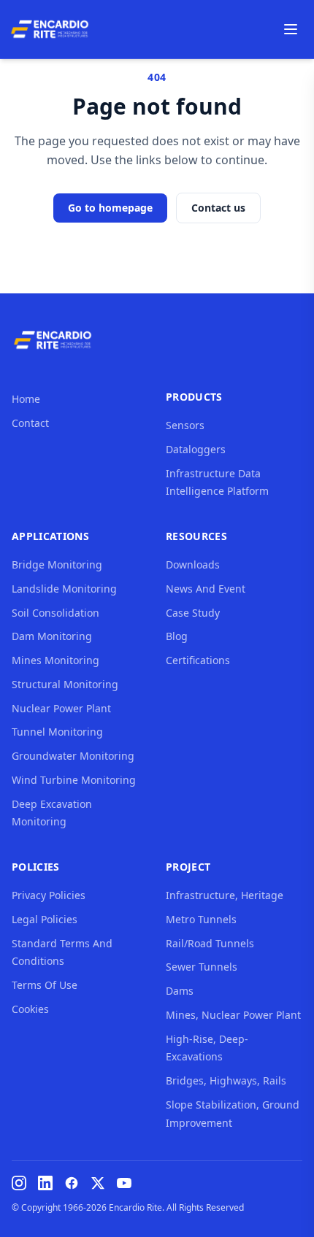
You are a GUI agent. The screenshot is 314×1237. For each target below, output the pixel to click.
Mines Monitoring (55, 660)
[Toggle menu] (290, 29)
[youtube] (124, 1183)
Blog (177, 636)
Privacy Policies (48, 895)
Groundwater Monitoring (73, 756)
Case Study (193, 613)
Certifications (198, 660)
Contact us (218, 208)
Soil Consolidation (55, 613)
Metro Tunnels (201, 919)
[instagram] (19, 1183)
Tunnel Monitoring (57, 732)
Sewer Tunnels (201, 967)
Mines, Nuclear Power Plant (233, 1015)
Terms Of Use (44, 985)
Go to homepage (110, 208)
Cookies (30, 1009)
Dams (180, 991)
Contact (30, 423)
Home (26, 399)
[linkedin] (45, 1183)
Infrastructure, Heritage (224, 895)
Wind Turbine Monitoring (74, 780)
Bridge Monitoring (57, 564)
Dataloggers (196, 449)
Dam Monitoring (52, 636)
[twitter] (98, 1183)
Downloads (193, 564)
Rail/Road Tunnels (210, 943)
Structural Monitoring (65, 684)
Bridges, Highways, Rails (226, 1080)
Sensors (185, 425)
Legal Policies (44, 919)
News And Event (205, 589)
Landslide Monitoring (64, 589)
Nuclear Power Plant (61, 708)
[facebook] (71, 1183)
